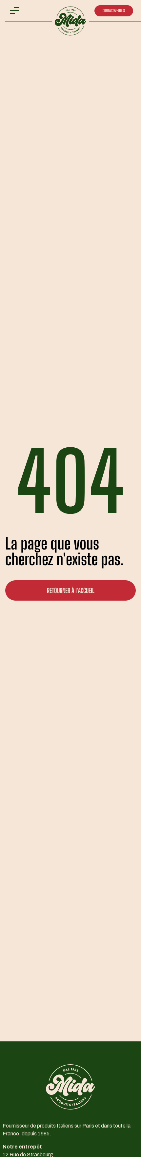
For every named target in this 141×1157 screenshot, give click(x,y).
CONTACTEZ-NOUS (114, 10)
